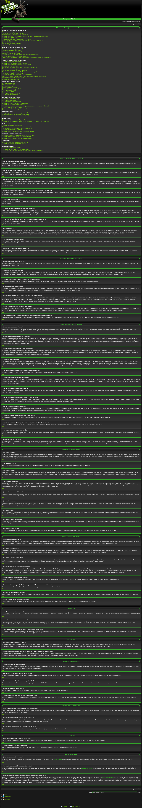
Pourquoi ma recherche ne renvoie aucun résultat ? (16, 127)
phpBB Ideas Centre (87, 768)
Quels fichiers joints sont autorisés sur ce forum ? (15, 142)
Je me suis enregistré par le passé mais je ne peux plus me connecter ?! (22, 40)
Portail (11, 789)
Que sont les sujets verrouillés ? (11, 93)
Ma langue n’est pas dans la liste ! (11, 53)
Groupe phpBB (57, 759)
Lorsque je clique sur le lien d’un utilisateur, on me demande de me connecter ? (26, 57)
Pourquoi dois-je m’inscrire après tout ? (13, 33)
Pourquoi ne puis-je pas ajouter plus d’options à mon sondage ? (20, 67)
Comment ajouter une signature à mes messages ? (16, 64)
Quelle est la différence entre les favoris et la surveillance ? (18, 135)
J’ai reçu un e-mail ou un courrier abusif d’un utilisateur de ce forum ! (21, 116)
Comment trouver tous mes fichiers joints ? (14, 143)
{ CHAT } (17, 789)
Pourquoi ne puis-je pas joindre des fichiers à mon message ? (19, 72)
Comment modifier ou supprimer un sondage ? (15, 69)
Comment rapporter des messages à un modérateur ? (17, 74)
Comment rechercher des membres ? (12, 129)
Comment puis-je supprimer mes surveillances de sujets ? (18, 138)
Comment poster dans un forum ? (11, 61)
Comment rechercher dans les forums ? (13, 125)
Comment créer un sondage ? (10, 66)
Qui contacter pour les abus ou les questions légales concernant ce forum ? (23, 150)
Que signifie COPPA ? (8, 42)
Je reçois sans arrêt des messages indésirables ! (15, 114)
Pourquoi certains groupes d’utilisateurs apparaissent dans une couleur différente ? (25, 106)
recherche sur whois (108, 777)
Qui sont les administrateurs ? (10, 99)
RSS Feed (6, 798)
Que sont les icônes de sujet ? (10, 94)
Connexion (76, 18)
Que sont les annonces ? (9, 90)
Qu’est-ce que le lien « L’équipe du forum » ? (14, 109)
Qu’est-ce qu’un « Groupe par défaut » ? (13, 107)
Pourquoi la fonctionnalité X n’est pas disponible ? (16, 149)
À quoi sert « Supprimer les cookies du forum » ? (15, 45)
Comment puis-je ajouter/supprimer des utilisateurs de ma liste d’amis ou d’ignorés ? (26, 121)
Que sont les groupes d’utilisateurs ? (12, 101)
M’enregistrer (66, 18)
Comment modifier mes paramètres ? (12, 49)
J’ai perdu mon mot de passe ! (10, 37)
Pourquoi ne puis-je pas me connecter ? (13, 32)
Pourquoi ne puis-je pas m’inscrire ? (12, 43)
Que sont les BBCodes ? (9, 83)
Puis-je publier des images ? (10, 87)
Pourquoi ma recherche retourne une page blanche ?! (17, 128)
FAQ (71, 18)
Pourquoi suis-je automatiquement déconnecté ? (15, 35)
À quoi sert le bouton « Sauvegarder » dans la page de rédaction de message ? (24, 76)
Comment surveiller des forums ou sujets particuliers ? (17, 136)
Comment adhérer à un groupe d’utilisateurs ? (15, 103)
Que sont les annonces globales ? (11, 89)
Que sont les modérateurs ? (9, 100)
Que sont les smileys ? (8, 86)
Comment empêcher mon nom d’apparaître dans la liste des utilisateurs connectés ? (25, 36)
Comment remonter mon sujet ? (11, 79)
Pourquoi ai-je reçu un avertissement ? (13, 73)
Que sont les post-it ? (8, 92)
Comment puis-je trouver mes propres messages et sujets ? (18, 131)
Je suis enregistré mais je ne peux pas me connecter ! (17, 39)
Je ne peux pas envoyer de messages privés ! (15, 113)
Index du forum (5, 789)
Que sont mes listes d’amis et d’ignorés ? (13, 120)
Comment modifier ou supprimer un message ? (15, 63)
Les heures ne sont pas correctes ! (11, 50)
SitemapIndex (7, 796)
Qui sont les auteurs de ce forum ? (11, 147)
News (5, 794)
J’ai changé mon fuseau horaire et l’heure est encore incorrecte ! (20, 52)
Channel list (7, 799)
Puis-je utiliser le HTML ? (9, 84)
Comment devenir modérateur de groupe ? (14, 104)
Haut (3, 167)
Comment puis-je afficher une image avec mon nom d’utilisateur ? (20, 55)
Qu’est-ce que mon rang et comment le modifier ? (16, 56)
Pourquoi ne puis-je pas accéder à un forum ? (15, 70)
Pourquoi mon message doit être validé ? (13, 77)
